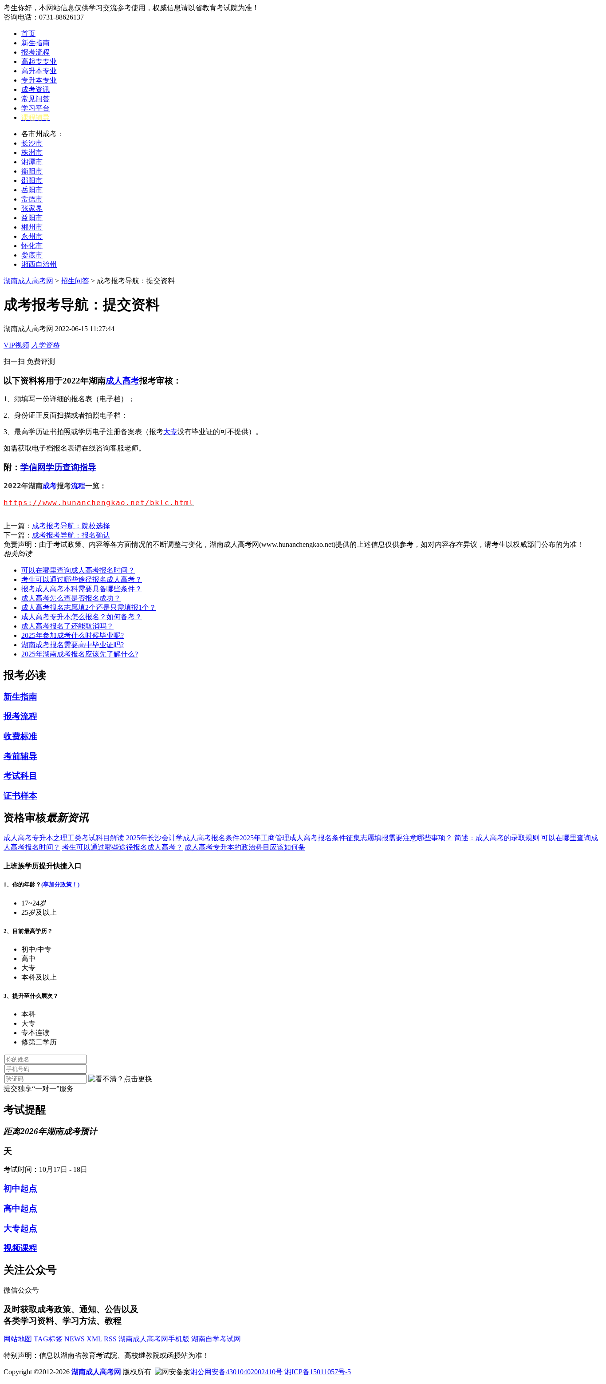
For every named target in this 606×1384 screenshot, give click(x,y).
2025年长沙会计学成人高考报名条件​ (183, 838)
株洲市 (32, 152)
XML (94, 1339)
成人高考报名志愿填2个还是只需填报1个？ (88, 607)
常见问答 (35, 99)
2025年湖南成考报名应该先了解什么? (79, 654)
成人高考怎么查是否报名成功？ (71, 598)
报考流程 (35, 52)
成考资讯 (35, 89)
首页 (28, 33)
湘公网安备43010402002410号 (236, 1372)
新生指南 (35, 43)
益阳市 (32, 217)
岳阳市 (32, 190)
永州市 (32, 236)
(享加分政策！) (60, 884)
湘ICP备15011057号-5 (317, 1372)
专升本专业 (39, 80)
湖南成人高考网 (28, 281)
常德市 (32, 199)
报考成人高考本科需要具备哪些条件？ (81, 589)
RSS (110, 1339)
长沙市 (32, 143)
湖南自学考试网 (216, 1339)
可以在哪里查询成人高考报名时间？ (78, 570)
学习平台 (35, 108)
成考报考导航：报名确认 (71, 535)
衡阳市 (32, 171)
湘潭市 (32, 162)
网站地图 (18, 1339)
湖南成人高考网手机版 (153, 1339)
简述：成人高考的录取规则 (496, 838)
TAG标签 (48, 1339)
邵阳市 (32, 180)
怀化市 (32, 245)
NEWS (74, 1339)
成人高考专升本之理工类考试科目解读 (64, 838)
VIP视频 (16, 345)
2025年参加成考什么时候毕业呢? (72, 635)
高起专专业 (39, 61)
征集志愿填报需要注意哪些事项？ (399, 838)
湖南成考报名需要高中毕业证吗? (72, 645)
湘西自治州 (39, 264)
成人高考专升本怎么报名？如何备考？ (81, 617)
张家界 (32, 208)
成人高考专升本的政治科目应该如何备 (245, 847)
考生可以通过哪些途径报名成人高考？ (81, 579)
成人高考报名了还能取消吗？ (67, 626)
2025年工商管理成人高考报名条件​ (293, 838)
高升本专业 (39, 71)
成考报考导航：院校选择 (71, 526)
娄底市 (32, 255)
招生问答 (75, 281)
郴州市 (32, 227)
